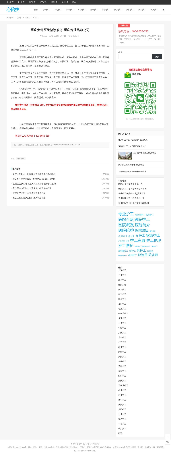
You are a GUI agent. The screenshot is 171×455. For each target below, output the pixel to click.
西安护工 (122, 404)
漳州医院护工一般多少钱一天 (131, 198)
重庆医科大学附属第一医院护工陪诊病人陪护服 (34, 179)
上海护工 (58, 9)
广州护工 (82, 9)
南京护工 (10, 2)
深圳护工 (94, 9)
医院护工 (142, 219)
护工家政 (137, 240)
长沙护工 (122, 428)
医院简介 (142, 225)
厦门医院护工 (122, 236)
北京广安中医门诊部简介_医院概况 (132, 140)
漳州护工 (132, 251)
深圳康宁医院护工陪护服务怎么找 (132, 146)
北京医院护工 (140, 215)
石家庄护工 (123, 385)
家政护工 (153, 235)
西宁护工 (122, 400)
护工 (127, 241)
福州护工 (106, 9)
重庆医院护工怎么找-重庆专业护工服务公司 (32, 188)
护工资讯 (43, 2)
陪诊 (74, 2)
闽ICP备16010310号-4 (91, 444)
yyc (46, 36)
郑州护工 (122, 414)
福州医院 (150, 251)
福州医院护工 (122, 255)
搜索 (120, 52)
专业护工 (21, 159)
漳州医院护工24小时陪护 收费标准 (133, 203)
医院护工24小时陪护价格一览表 (132, 188)
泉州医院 (137, 246)
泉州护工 (64, 2)
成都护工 (142, 9)
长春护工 (122, 424)
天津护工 (70, 9)
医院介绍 (125, 219)
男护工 (141, 250)
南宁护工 (21, 2)
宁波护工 (122, 328)
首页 (36, 9)
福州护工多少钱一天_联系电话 (131, 193)
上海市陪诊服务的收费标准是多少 (132, 171)
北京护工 (46, 9)
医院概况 (126, 225)
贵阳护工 (122, 409)
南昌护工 (118, 9)
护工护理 (154, 240)
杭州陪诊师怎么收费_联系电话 (131, 165)
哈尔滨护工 (123, 313)
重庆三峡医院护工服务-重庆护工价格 (29, 198)
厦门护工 (130, 9)
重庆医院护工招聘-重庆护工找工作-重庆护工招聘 (34, 184)
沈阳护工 (122, 356)
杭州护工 (122, 347)
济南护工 (122, 366)
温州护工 (122, 380)
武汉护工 (53, 2)
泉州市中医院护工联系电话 (144, 153)
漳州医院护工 (123, 251)
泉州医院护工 (146, 246)
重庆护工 (154, 9)
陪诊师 (153, 255)
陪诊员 (142, 255)
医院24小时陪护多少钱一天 (130, 184)
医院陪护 (126, 230)
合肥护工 (32, 2)
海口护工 (122, 371)
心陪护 (13, 9)
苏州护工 (122, 395)
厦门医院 (153, 231)
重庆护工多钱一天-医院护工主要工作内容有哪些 (34, 174)
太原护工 (122, 323)
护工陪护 (125, 246)
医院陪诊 (141, 230)
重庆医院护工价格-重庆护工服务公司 (29, 193)
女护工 (140, 235)
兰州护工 (122, 275)
